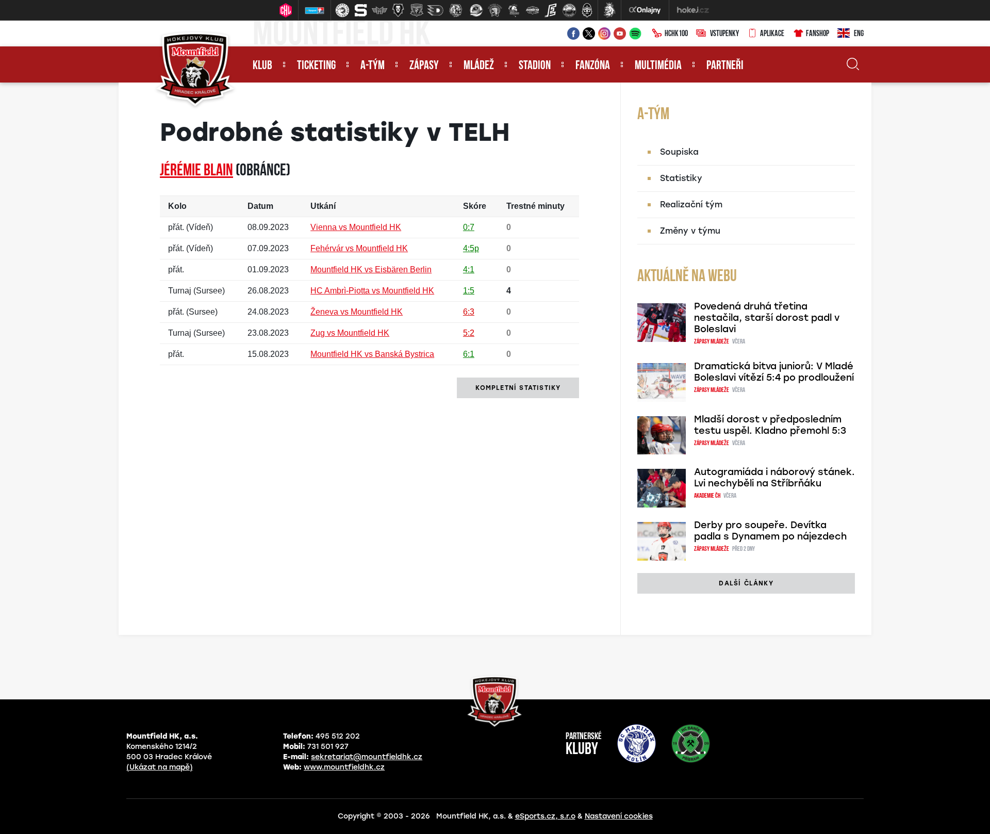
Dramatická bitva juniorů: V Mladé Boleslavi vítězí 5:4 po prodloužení (774, 372)
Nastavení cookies (619, 816)
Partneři (725, 66)
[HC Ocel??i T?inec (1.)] (342, 10)
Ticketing (316, 66)
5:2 (468, 333)
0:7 (468, 227)
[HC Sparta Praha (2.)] (361, 10)
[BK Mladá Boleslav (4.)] (398, 10)
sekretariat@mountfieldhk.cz (366, 757)
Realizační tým (691, 204)
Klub (262, 66)
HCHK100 (676, 34)
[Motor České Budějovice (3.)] (379, 10)
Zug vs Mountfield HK (349, 333)
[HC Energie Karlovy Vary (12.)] (550, 10)
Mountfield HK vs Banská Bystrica (372, 354)
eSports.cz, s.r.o (545, 816)
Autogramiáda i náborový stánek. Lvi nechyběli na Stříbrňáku (774, 477)
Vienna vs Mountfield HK (355, 227)
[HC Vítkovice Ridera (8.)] (476, 10)
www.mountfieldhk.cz (344, 767)
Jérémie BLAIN (196, 171)
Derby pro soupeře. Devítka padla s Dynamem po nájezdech (770, 530)
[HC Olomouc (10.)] (513, 10)
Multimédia (658, 66)
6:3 (468, 311)
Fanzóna (592, 66)
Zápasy (424, 66)
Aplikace (772, 34)
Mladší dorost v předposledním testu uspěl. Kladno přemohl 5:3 (770, 425)
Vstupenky (724, 34)
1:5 (468, 290)
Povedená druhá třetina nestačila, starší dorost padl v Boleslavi (766, 318)
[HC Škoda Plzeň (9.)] (495, 10)
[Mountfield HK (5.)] (416, 10)
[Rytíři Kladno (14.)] (587, 10)
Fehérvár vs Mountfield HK (359, 248)
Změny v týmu (690, 231)
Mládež (479, 66)
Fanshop (817, 34)
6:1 (468, 354)
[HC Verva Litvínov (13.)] (569, 10)
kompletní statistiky (517, 387)
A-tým (372, 66)
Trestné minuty (535, 206)
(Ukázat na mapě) (159, 767)
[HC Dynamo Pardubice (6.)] (435, 10)
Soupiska (679, 152)
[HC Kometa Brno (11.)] (532, 10)
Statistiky (681, 178)
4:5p (471, 248)
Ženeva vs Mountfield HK (356, 311)
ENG (859, 34)
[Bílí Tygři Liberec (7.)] (455, 10)
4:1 (468, 269)
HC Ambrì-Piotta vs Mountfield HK (372, 290)
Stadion (535, 66)
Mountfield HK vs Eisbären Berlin (371, 269)
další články (746, 583)
